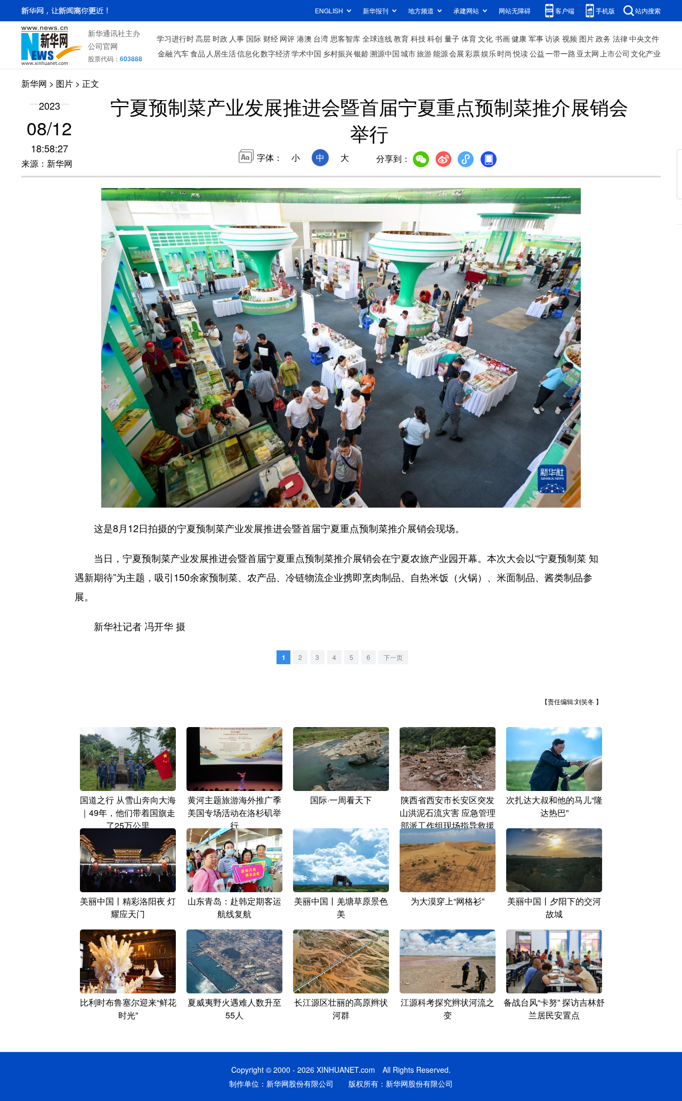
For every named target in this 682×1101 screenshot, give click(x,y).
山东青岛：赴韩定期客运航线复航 (234, 907)
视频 (569, 38)
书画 (502, 38)
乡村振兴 (338, 53)
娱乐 (488, 53)
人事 (236, 38)
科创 (434, 38)
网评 (287, 38)
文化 (485, 38)
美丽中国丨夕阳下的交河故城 (554, 907)
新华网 (34, 83)
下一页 (393, 657)
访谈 (552, 38)
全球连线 (377, 38)
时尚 (504, 53)
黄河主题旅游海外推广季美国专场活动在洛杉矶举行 (234, 812)
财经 (270, 38)
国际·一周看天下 (341, 800)
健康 (519, 38)
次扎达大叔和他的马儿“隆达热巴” (554, 806)
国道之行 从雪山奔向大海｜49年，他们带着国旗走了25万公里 (128, 812)
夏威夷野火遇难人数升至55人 (234, 1008)
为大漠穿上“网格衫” (447, 901)
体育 (468, 38)
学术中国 (306, 53)
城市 (408, 53)
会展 (456, 53)
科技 (418, 38)
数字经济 (275, 53)
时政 (220, 38)
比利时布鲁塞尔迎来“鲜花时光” (128, 1008)
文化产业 (646, 53)
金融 (165, 53)
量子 (451, 38)
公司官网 (103, 45)
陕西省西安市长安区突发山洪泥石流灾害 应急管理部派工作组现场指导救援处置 (448, 819)
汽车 (181, 53)
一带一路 (560, 53)
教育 (401, 38)
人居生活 (221, 53)
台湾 (320, 38)
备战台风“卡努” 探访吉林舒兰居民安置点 (554, 1008)
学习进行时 (175, 38)
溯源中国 (385, 53)
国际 (253, 38)
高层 (203, 38)
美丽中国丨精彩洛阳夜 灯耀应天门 (128, 907)
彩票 (472, 53)
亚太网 (588, 53)
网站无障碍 (515, 10)
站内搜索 (648, 10)
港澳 (304, 38)
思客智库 (345, 38)
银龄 (361, 53)
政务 (603, 38)
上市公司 (615, 53)
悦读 (520, 53)
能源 (440, 53)
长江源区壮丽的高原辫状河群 (341, 1008)
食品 (197, 53)
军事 (536, 38)
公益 (537, 53)
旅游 (424, 53)
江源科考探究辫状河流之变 (447, 1008)
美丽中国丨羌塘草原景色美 (341, 907)
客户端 (564, 10)
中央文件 (644, 38)
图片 (586, 38)
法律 (620, 38)
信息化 (248, 53)
